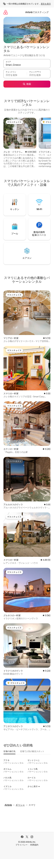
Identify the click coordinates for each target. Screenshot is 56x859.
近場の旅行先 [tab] (9, 751)
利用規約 (34, 844)
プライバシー (22, 844)
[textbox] (15, 75)
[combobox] (27, 65)
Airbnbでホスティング (37, 12)
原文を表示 (46, 3)
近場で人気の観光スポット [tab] (32, 751)
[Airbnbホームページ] (5, 12)
